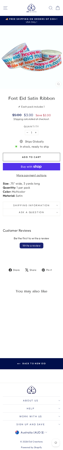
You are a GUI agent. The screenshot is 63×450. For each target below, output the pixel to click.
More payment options (31, 175)
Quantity (31, 126)
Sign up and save (30, 424)
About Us (30, 400)
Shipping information (31, 205)
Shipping (18, 119)
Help (30, 408)
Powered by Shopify (31, 447)
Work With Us (30, 416)
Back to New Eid (34, 363)
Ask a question (31, 212)
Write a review (32, 245)
